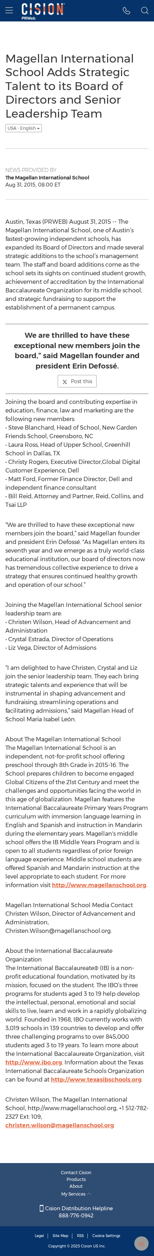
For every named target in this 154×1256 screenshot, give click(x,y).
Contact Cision (76, 1172)
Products (76, 1179)
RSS (80, 1235)
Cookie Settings (106, 1235)
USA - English (22, 128)
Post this (81, 381)
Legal (39, 1235)
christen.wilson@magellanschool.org (59, 1125)
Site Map (60, 1235)
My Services (74, 1194)
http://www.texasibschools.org (96, 1079)
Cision (86, 1246)
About (76, 1186)
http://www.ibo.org (33, 1062)
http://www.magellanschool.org (99, 885)
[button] (126, 10)
